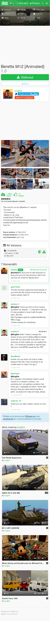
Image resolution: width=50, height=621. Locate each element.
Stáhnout (26, 77)
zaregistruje (8, 419)
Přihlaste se (30, 416)
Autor (20, 270)
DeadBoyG (15, 356)
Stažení (8, 196)
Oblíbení (21, 196)
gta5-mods (15, 287)
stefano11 (15, 304)
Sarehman (15, 373)
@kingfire (15, 307)
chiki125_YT (16, 401)
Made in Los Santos (9, 614)
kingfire (18, 91)
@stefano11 (16, 272)
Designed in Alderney (9, 611)
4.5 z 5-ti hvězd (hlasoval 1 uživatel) (13, 201)
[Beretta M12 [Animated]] (25, 153)
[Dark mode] (43, 3)
